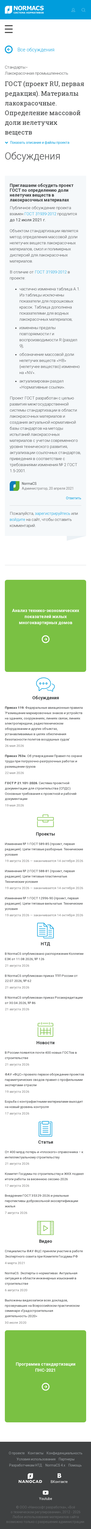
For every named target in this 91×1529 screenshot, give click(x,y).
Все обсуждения (36, 50)
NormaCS (29, 484)
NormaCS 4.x (55, 1465)
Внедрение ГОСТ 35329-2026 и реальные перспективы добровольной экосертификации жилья (41, 1201)
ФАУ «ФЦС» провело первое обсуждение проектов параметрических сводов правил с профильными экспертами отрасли (44, 1079)
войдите (17, 519)
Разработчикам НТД (25, 1465)
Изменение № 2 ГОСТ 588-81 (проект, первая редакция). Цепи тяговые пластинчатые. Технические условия (40, 876)
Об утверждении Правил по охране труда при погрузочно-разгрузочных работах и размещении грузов (43, 761)
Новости (45, 1042)
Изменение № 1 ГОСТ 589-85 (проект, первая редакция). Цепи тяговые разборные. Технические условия (44, 849)
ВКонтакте (59, 1482)
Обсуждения (45, 697)
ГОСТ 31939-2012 (40, 213)
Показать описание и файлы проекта (38, 142)
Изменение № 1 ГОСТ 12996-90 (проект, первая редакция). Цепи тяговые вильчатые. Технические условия (44, 903)
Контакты (35, 1453)
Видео (45, 1241)
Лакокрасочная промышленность (36, 73)
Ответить (73, 498)
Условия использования (36, 1459)
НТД (45, 943)
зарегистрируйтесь (52, 513)
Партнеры (66, 1459)
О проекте (17, 1453)
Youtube (45, 1499)
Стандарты (15, 67)
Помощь (75, 1465)
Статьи (45, 1142)
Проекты (45, 833)
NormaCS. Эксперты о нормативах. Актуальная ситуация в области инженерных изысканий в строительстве (41, 1278)
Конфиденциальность (65, 1453)
